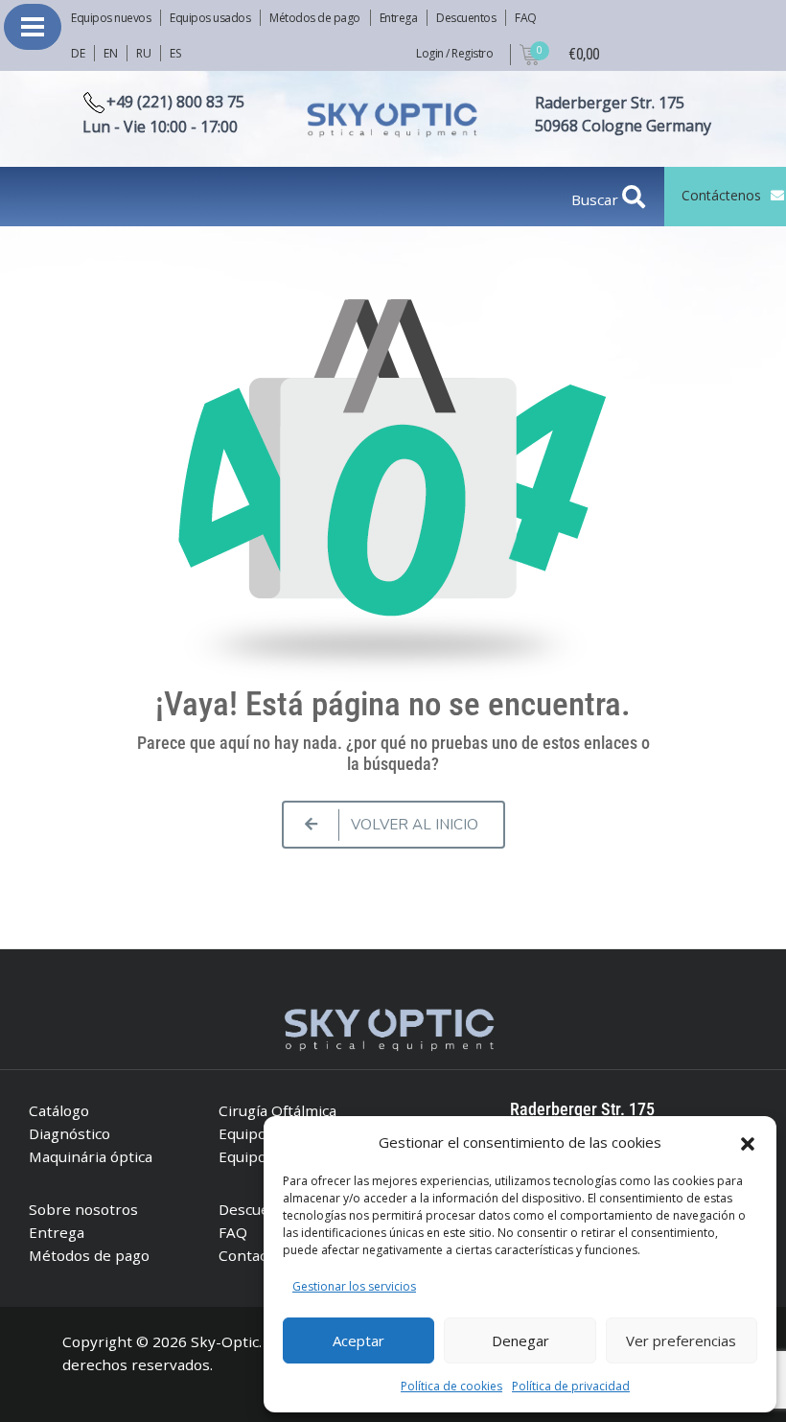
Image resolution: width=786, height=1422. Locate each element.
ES (175, 53)
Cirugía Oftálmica (277, 1110)
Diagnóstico (69, 1133)
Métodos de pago (314, 18)
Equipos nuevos (110, 18)
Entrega (399, 18)
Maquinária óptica (90, 1156)
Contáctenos (721, 195)
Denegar (520, 1340)
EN (110, 53)
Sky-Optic (225, 1341)
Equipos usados (210, 18)
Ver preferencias (681, 1340)
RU (143, 53)
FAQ (526, 18)
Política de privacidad (571, 1386)
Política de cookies (451, 1386)
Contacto (250, 1255)
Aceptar (358, 1340)
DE (77, 53)
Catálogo (59, 1110)
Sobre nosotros (83, 1209)
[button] (747, 1142)
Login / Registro (454, 53)
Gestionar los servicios (354, 1286)
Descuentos (466, 18)
